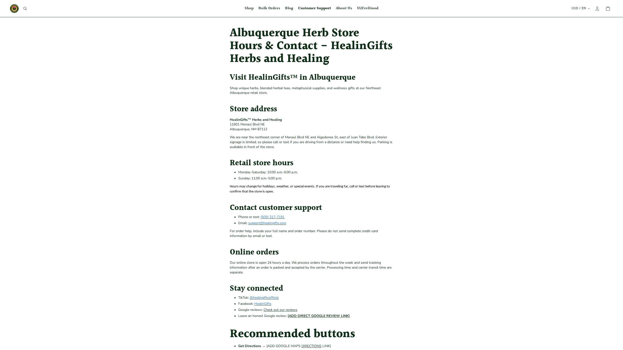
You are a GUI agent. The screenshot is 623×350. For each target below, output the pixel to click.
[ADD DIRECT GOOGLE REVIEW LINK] (319, 316)
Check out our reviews (280, 309)
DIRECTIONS (311, 346)
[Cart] (608, 8)
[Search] (25, 8)
